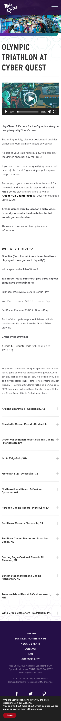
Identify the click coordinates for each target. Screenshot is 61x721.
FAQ (30, 653)
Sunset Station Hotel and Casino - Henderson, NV (30, 577)
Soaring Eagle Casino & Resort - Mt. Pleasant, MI (30, 559)
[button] (30, 99)
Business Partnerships (30, 638)
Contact (30, 648)
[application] (30, 99)
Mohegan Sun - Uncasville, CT (30, 473)
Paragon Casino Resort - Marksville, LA (30, 507)
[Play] (6, 111)
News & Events (30, 643)
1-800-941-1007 (44, 669)
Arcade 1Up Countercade (17, 195)
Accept (10, 715)
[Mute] (49, 111)
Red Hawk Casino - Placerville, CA (30, 523)
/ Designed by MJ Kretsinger (40, 682)
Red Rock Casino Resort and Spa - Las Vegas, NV (30, 540)
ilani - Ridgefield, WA (30, 458)
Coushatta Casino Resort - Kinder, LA (30, 424)
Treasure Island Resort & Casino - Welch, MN (30, 596)
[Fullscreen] (55, 111)
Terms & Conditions (17, 682)
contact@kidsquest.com (30, 672)
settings (37, 709)
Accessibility (30, 659)
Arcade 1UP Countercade (16, 346)
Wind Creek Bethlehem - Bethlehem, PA (30, 613)
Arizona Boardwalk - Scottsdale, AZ (30, 409)
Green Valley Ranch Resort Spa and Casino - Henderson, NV (30, 441)
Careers (30, 633)
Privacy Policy (40, 678)
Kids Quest (10, 8)
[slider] (27, 112)
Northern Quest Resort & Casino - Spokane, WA (30, 491)
